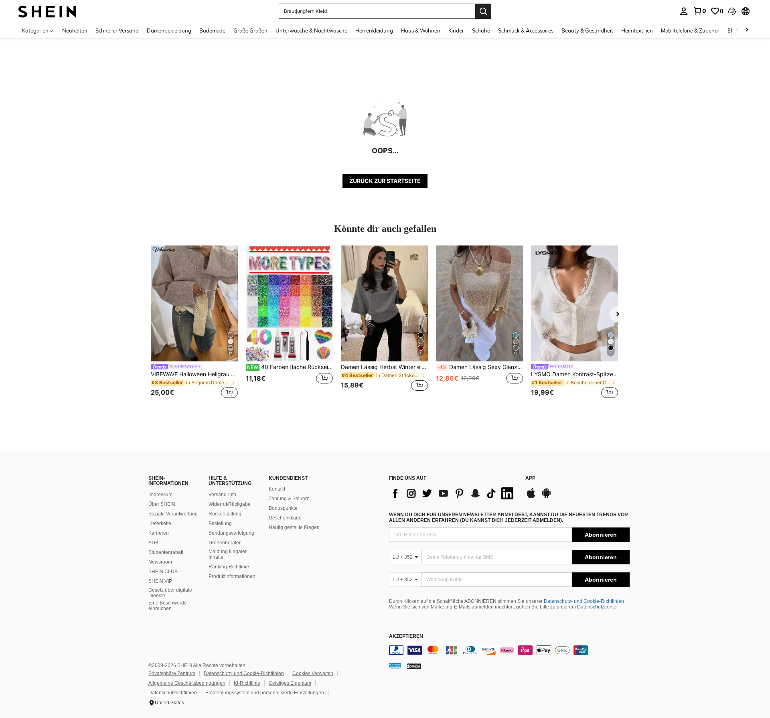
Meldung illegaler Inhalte (228, 554)
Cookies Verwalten (312, 673)
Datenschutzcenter (597, 607)
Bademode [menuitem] (212, 30)
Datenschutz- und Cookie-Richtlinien (584, 601)
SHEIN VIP (160, 581)
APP (530, 478)
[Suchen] (483, 11)
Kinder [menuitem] (456, 30)
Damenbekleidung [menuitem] (169, 30)
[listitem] (194, 323)
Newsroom (160, 562)
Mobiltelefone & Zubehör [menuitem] (690, 30)
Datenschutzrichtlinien (172, 693)
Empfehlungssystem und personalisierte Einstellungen (264, 693)
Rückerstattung (225, 514)
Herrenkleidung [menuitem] (374, 30)
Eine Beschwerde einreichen (167, 605)
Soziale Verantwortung (173, 514)
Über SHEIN (161, 504)
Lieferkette (159, 523)
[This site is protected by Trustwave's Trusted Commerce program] (395, 666)
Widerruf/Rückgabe (230, 504)
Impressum (160, 494)
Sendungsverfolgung (231, 533)
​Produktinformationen (232, 576)
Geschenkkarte (285, 518)
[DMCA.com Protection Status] (414, 666)
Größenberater (225, 543)
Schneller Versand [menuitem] (117, 30)
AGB (153, 543)
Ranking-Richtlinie (229, 567)
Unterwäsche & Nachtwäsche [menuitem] (311, 30)
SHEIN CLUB (163, 571)
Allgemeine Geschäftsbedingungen (186, 683)
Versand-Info (222, 494)
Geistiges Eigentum (290, 683)
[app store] (531, 497)
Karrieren (158, 533)
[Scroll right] (747, 30)
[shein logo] (47, 11)
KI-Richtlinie (247, 683)
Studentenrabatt (165, 552)
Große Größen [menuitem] (250, 30)
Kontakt (277, 489)
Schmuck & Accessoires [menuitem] (525, 30)
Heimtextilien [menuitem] (637, 30)
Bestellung (220, 523)
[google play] (546, 497)
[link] (699, 11)
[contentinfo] (509, 650)
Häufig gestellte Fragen (294, 527)
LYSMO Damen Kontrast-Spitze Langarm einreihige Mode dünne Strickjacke (574, 374)
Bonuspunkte (283, 508)
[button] (732, 11)
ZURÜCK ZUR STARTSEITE (385, 180)
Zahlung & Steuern (289, 498)
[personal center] (684, 11)
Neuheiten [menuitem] (74, 30)
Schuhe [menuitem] (481, 30)
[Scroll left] (737, 30)
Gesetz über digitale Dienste (170, 592)
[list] (453, 493)
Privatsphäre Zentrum (171, 673)
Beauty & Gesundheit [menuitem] (587, 30)
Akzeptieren (406, 636)
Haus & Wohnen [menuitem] (420, 30)
